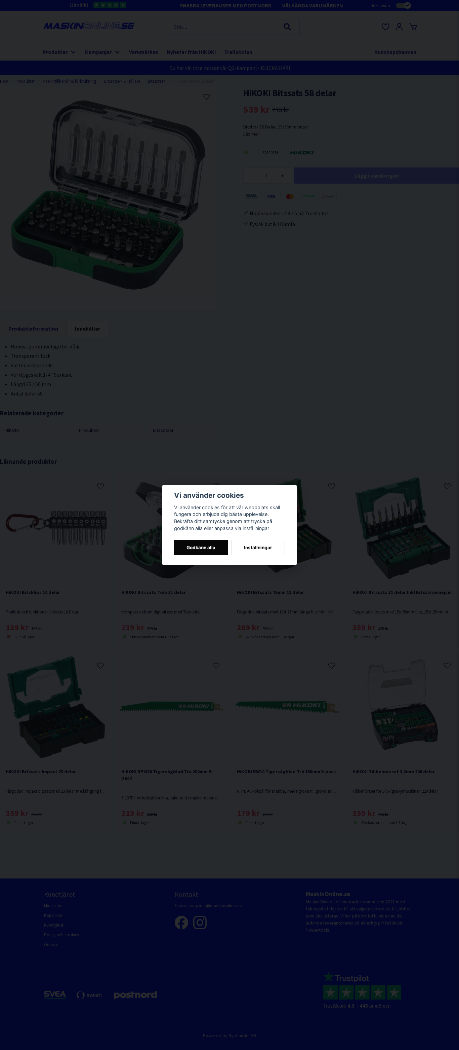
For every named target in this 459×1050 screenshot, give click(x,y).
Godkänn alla (200, 547)
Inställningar (258, 547)
